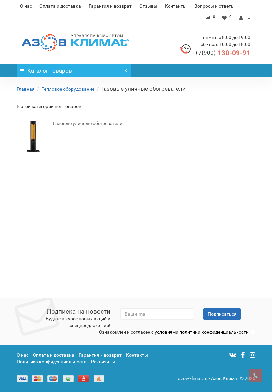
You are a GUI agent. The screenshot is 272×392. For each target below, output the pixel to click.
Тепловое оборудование (68, 89)
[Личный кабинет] (245, 18)
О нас (26, 6)
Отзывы (148, 6)
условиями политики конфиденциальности (202, 332)
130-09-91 (222, 53)
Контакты (176, 6)
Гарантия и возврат (110, 6)
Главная (25, 89)
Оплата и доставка (60, 6)
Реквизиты (103, 361)
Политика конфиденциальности (52, 361)
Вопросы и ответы (214, 6)
